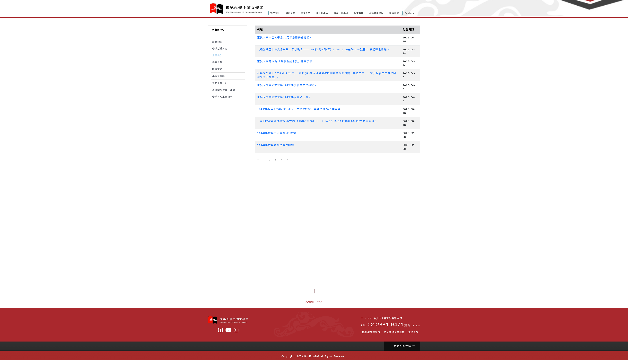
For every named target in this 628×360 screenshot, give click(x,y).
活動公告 (217, 55)
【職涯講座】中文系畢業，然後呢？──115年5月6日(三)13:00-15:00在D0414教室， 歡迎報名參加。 (323, 49)
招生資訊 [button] (275, 13)
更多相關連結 (402, 346)
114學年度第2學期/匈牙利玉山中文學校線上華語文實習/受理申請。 (300, 109)
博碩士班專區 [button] (341, 13)
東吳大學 (413, 332)
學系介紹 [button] (305, 13)
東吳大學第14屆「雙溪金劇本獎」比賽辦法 (284, 61)
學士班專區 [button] (322, 13)
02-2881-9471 (386, 324)
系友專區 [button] (358, 13)
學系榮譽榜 (218, 76)
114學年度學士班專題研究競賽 (277, 133)
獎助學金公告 (220, 82)
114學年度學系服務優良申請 (275, 145)
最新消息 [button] (290, 13)
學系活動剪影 (220, 48)
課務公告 (217, 62)
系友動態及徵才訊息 (223, 89)
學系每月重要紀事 (222, 96)
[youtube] (228, 330)
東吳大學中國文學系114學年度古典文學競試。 (287, 85)
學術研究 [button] (394, 13)
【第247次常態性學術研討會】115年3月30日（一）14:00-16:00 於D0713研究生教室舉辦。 (317, 121)
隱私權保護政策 (371, 332)
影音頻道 (217, 41)
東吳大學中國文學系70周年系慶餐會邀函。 (284, 37)
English (409, 13)
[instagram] (236, 330)
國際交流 (217, 69)
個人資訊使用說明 (394, 332)
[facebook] (220, 330)
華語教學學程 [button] (376, 13)
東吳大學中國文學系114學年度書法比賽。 (284, 97)
